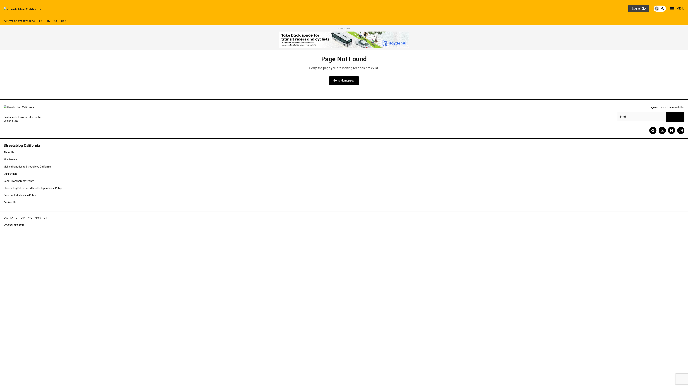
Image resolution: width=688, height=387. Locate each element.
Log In (636, 8)
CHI (45, 218)
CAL (6, 218)
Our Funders (10, 173)
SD (48, 21)
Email (623, 116)
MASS (38, 218)
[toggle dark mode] (660, 9)
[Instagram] (680, 130)
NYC (30, 218)
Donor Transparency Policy (19, 181)
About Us (9, 152)
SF (55, 21)
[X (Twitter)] (662, 130)
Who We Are (10, 159)
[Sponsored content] (344, 40)
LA (40, 21)
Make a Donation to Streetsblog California (27, 166)
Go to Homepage (344, 80)
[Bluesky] (671, 130)
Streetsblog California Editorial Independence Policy (33, 188)
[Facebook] (652, 130)
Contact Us (10, 202)
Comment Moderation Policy (20, 195)
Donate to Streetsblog (19, 21)
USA (63, 21)
